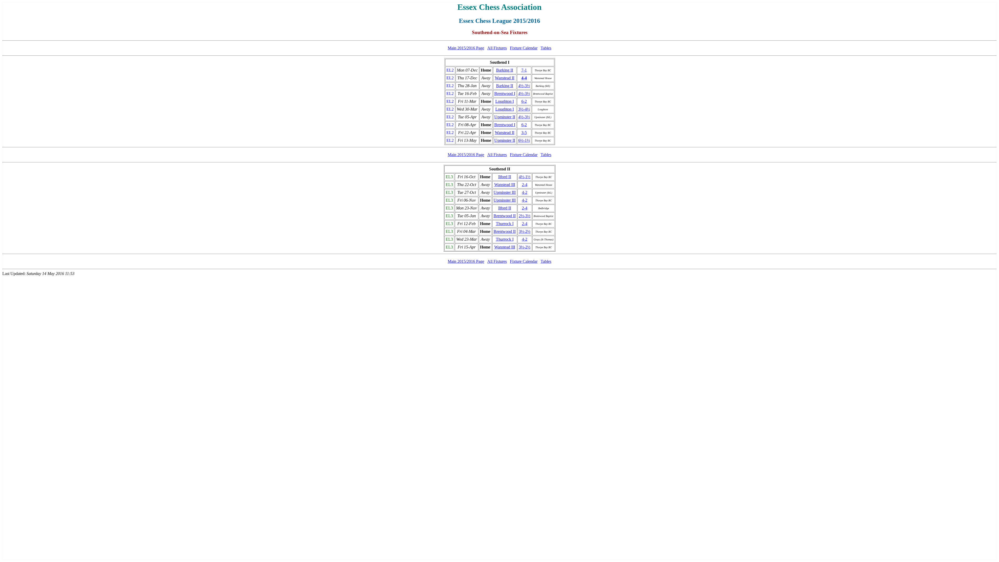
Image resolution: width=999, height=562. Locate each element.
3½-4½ (524, 109)
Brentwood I (504, 93)
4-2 (524, 192)
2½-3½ (524, 216)
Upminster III (505, 192)
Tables (546, 48)
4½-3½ (524, 86)
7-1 (524, 70)
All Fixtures (497, 48)
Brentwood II (505, 216)
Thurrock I (505, 223)
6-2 (524, 101)
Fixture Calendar (523, 48)
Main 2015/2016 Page (466, 48)
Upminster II (504, 117)
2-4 (524, 184)
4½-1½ (524, 177)
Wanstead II (504, 78)
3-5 (524, 132)
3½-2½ (524, 231)
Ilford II (504, 177)
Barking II (504, 70)
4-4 (524, 78)
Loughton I (504, 101)
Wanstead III (504, 184)
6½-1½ (524, 140)
